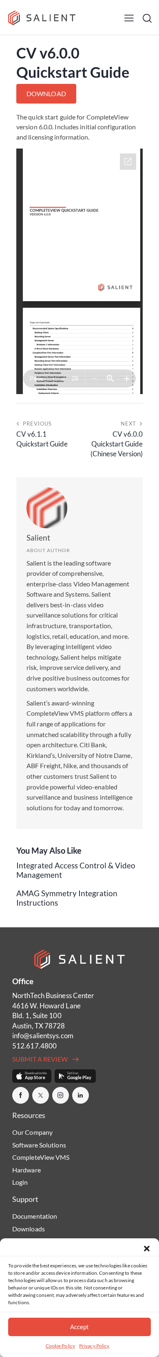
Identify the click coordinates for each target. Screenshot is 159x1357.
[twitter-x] (40, 1095)
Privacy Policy (94, 1346)
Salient (38, 537)
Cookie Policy (60, 1346)
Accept (79, 1326)
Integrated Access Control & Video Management (75, 870)
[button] (147, 1248)
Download (46, 93)
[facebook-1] (20, 1095)
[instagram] (60, 1095)
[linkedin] (80, 1095)
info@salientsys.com (42, 1035)
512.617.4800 (34, 1045)
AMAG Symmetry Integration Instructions (66, 898)
